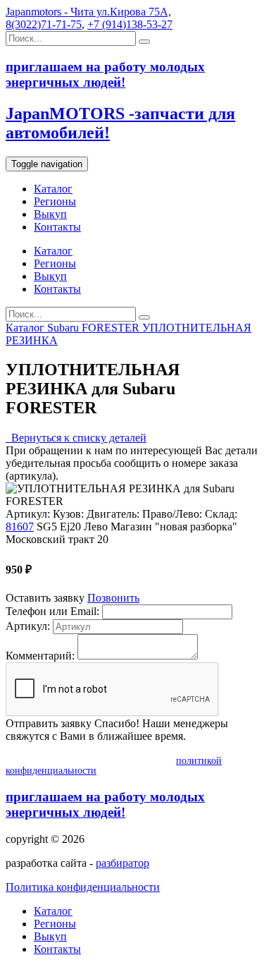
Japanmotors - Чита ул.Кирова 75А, (88, 12)
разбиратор (122, 863)
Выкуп (50, 214)
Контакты (57, 227)
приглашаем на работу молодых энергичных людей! (105, 804)
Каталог (53, 189)
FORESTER (112, 328)
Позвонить (113, 598)
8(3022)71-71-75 (44, 24)
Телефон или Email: (52, 611)
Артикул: (28, 626)
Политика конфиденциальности (83, 887)
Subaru (64, 328)
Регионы (55, 201)
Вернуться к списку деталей (76, 438)
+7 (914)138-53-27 (129, 24)
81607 (20, 527)
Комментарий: (40, 656)
